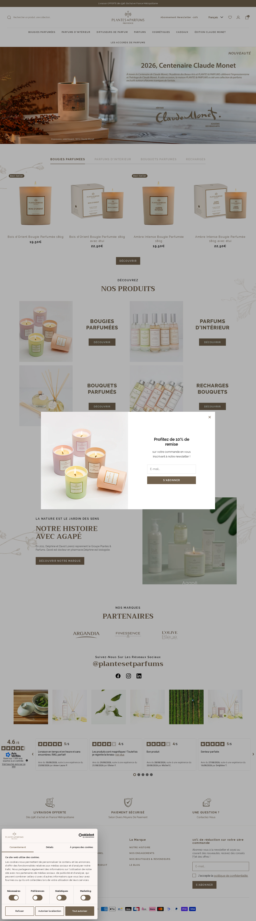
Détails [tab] (49, 847)
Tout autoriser (79, 911)
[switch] (37, 897)
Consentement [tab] (18, 847)
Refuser (19, 911)
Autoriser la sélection (49, 911)
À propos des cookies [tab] (81, 847)
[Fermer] (209, 417)
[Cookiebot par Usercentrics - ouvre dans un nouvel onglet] (79, 835)
